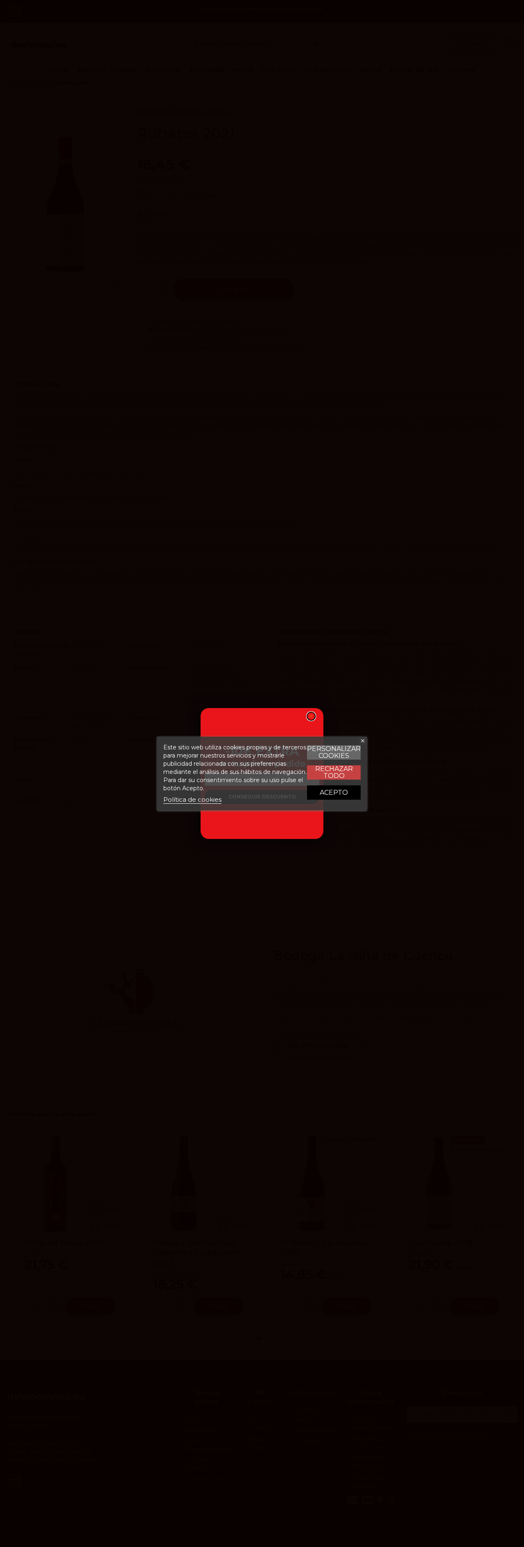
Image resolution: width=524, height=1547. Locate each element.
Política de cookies (192, 799)
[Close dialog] (311, 716)
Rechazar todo (334, 772)
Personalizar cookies (334, 752)
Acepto (334, 792)
